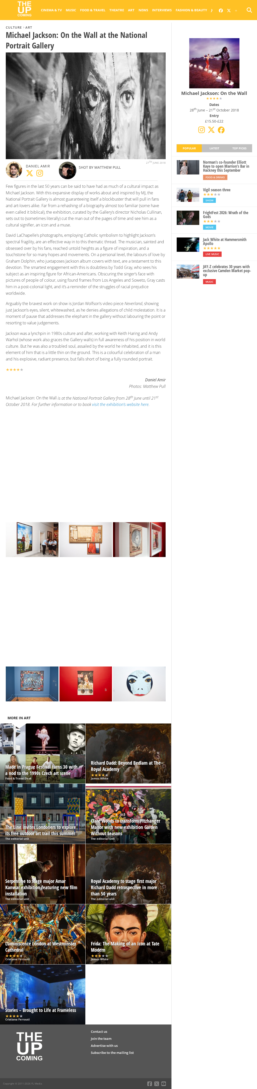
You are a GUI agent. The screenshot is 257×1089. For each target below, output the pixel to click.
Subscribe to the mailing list (112, 1052)
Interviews (162, 10)
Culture (14, 27)
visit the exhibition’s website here (120, 404)
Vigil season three (216, 190)
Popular (189, 148)
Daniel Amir (38, 166)
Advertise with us (104, 1045)
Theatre (116, 10)
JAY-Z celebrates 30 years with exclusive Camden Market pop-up (227, 271)
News (143, 10)
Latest (214, 148)
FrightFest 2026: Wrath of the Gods (225, 215)
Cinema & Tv (51, 10)
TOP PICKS (239, 148)
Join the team (101, 1038)
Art (131, 10)
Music (71, 10)
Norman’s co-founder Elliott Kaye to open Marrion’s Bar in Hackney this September (226, 166)
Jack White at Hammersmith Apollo (224, 241)
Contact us (99, 1031)
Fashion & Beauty (191, 10)
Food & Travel (92, 10)
